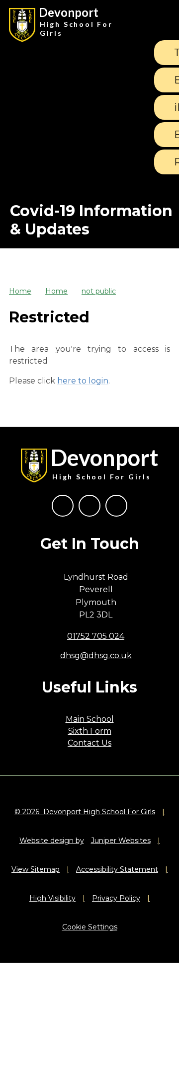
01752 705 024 (95, 636)
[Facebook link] (63, 506)
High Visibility (52, 898)
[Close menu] (157, 24)
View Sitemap (35, 869)
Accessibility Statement (117, 869)
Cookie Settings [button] (89, 926)
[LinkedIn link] (116, 506)
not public (99, 291)
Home (20, 291)
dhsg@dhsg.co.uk (96, 655)
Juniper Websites (121, 840)
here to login (82, 380)
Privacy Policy (116, 898)
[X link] (89, 506)
